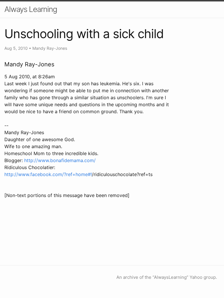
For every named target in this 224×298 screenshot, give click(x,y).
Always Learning (30, 9)
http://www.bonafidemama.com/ (60, 160)
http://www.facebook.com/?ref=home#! (48, 174)
